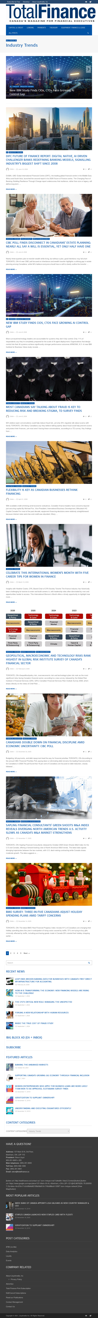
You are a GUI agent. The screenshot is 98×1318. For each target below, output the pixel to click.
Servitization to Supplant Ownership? (34, 1097)
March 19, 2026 (23, 582)
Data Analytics (11, 1251)
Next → (27, 953)
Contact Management (14, 1302)
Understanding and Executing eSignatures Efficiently (43, 1108)
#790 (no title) (11, 1247)
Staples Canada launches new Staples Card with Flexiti (44, 1214)
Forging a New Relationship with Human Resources (42, 1012)
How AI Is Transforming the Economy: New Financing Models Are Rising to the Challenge (52, 992)
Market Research (28, 652)
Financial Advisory (14, 738)
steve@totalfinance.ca (20, 1171)
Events (8, 1260)
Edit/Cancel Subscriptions (16, 1293)
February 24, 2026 (23, 985)
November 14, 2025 (24, 921)
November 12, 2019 (23, 1100)
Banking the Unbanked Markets (31, 1064)
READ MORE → (11, 189)
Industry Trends (31, 84)
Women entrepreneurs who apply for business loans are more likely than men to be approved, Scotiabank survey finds (51, 1087)
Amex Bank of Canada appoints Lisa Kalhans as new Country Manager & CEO (52, 1204)
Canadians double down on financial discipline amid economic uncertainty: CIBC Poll (45, 744)
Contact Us (10, 1306)
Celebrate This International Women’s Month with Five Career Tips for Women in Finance (47, 574)
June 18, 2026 (23, 169)
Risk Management (43, 652)
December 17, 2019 (23, 1092)
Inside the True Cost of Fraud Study (34, 1023)
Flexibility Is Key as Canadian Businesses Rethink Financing (42, 492)
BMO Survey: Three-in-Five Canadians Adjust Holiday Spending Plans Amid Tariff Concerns (44, 914)
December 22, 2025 (24, 752)
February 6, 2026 (24, 669)
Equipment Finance (13, 486)
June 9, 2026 (22, 252)
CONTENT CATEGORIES (16, 1131)
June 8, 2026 (22, 332)
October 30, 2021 (23, 1068)
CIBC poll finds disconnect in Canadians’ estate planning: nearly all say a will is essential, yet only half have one (48, 244)
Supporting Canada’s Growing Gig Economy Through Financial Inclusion (52, 1075)
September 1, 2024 (23, 996)
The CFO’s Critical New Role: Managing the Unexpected (43, 1002)
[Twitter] (90, 2)
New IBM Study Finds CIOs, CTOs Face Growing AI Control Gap (47, 325)
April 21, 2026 (22, 499)
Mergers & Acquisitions (30, 821)
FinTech (12, 319)
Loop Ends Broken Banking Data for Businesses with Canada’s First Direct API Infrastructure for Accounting (53, 980)
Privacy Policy (16, 1279)
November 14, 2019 (23, 1209)
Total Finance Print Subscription (18, 1288)
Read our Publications (14, 1297)
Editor (12, 169)
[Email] (86, 2)
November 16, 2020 (23, 1217)
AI (7, 152)
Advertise (9, 1283)
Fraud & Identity (16, 84)
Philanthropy (26, 239)
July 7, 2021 (21, 1078)
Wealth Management (41, 239)
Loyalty (9, 1256)
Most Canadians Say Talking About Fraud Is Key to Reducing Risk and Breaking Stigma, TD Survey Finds (42, 91)
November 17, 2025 (24, 838)
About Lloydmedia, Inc (14, 1275)
